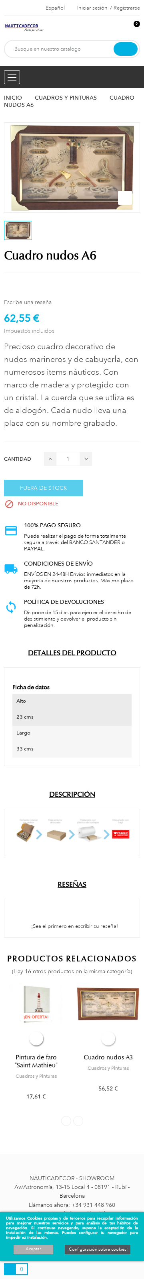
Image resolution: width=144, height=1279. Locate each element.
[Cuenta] (120, 28)
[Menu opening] (12, 77)
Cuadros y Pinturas (36, 1076)
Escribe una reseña (28, 302)
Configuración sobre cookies (97, 1249)
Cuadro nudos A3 (108, 1057)
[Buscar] (126, 49)
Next (78, 1121)
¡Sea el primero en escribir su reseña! (74, 926)
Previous (66, 1121)
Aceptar (33, 1249)
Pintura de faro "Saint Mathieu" (36, 1061)
